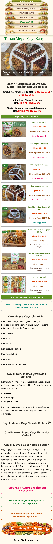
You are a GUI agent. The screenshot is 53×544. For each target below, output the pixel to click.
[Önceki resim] (4, 59)
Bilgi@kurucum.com (29, 103)
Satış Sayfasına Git (39, 136)
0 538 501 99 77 (26, 95)
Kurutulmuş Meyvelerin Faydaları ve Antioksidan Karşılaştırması (26, 502)
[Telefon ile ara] (46, 4)
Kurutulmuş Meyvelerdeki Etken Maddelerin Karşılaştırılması (26, 515)
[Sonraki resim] (48, 59)
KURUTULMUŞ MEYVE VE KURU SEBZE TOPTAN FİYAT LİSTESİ (26, 306)
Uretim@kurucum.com (29, 111)
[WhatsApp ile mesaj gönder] (38, 3)
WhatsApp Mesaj (39, 223)
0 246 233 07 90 (42, 92)
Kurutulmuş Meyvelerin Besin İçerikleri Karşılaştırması (26, 489)
